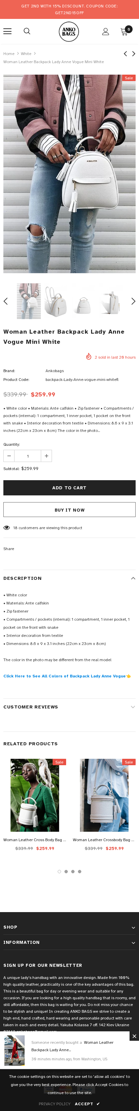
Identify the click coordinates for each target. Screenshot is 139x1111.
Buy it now (70, 510)
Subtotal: (11, 468)
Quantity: (11, 444)
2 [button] (66, 871)
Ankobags (55, 370)
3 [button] (73, 871)
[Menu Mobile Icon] (7, 31)
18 (15, 527)
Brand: (9, 370)
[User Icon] (105, 31)
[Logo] (69, 31)
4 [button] (79, 871)
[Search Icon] (27, 31)
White (26, 53)
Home (9, 53)
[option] (69, 174)
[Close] (134, 1036)
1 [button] (59, 871)
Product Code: (16, 379)
